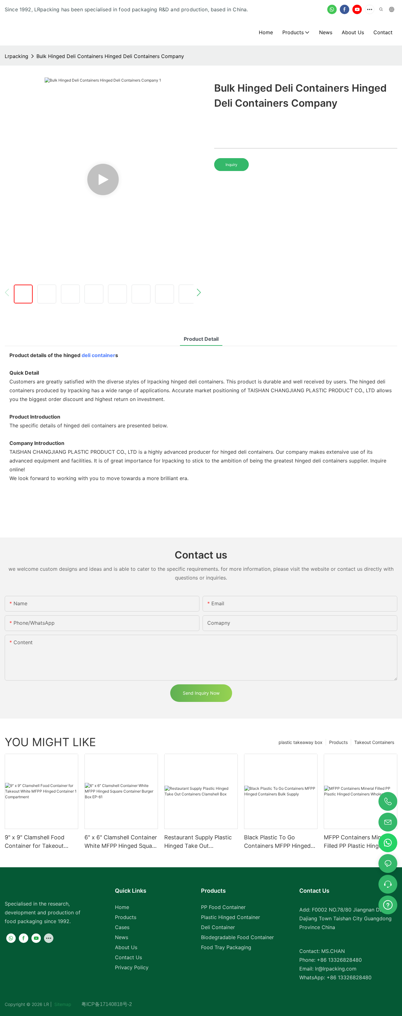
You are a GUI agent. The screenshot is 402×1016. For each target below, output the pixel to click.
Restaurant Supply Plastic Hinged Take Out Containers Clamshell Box (198, 842)
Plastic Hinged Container (230, 917)
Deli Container (218, 927)
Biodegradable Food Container (237, 937)
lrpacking (16, 56)
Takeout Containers (374, 742)
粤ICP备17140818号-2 (106, 1004)
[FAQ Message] (387, 904)
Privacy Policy (132, 967)
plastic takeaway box (301, 742)
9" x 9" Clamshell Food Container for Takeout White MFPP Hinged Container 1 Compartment (39, 842)
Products (338, 742)
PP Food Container (223, 907)
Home (122, 907)
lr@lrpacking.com (335, 968)
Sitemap (67, 1004)
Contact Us (128, 957)
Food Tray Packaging (226, 947)
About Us (126, 947)
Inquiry (231, 164)
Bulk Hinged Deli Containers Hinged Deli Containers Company (110, 56)
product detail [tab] (201, 339)
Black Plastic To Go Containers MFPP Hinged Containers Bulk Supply (277, 842)
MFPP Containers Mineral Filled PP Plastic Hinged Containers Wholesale (357, 842)
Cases (122, 927)
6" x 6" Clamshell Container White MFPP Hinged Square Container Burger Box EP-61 (120, 842)
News (121, 937)
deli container (98, 355)
